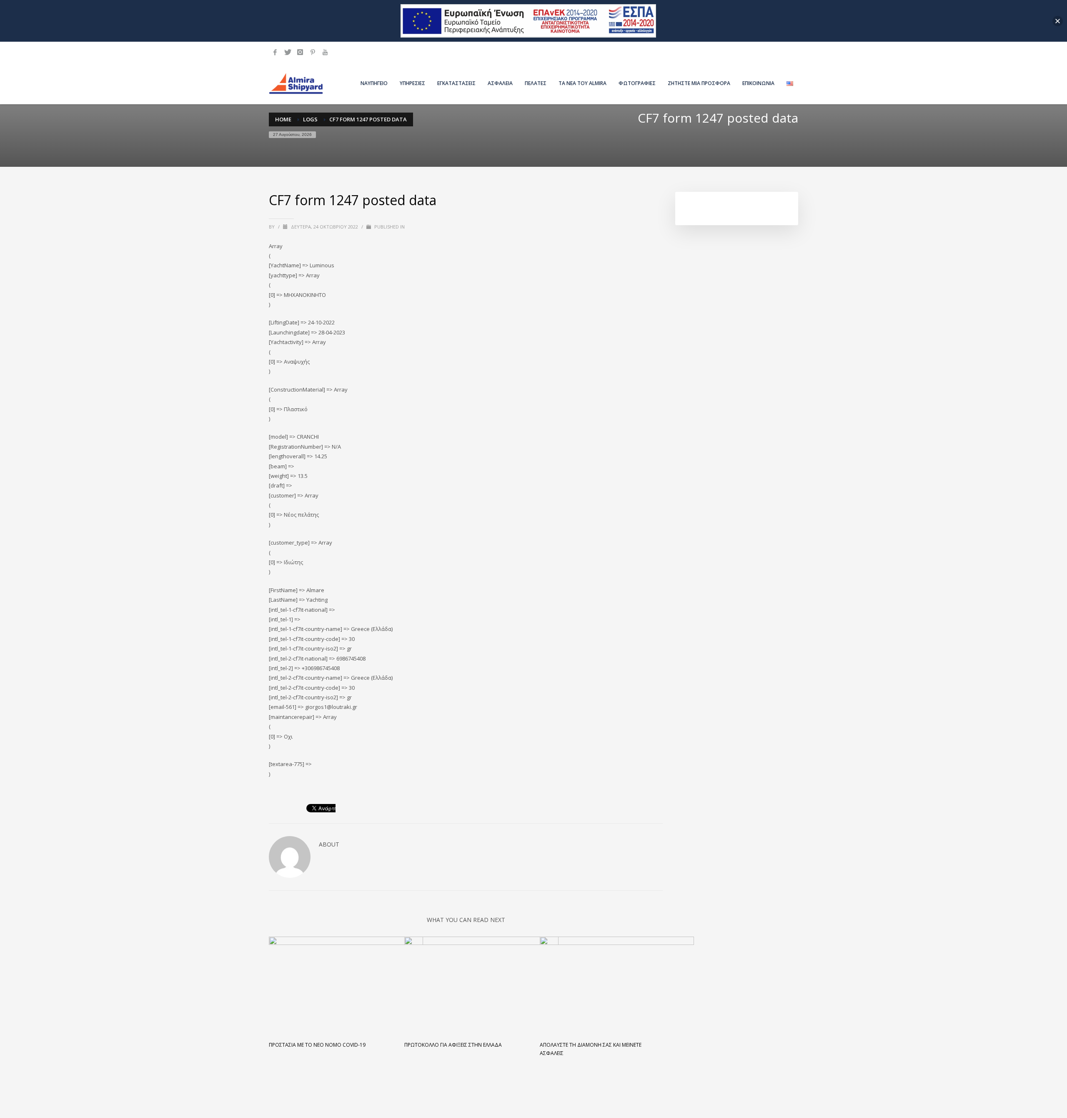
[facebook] (275, 52)
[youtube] (325, 52)
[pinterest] (312, 52)
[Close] (1057, 21)
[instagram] (300, 52)
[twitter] (287, 52)
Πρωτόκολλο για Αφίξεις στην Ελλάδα (453, 1044)
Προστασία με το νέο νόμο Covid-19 (317, 1044)
